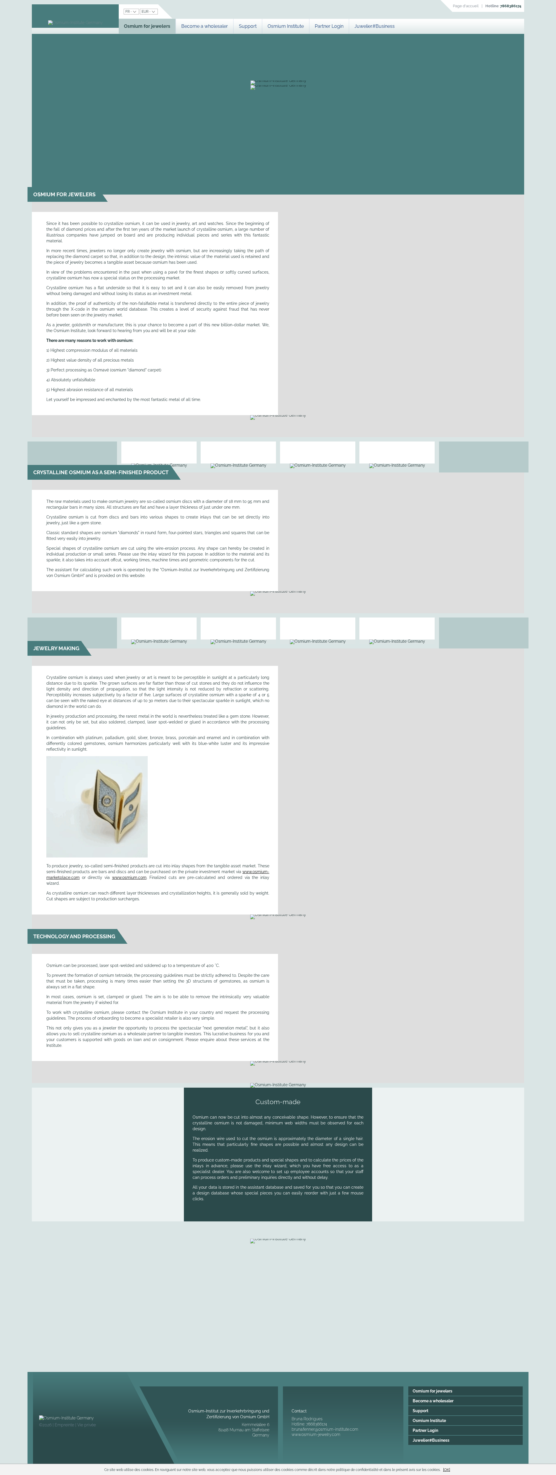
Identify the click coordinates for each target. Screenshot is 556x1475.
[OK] (446, 1469)
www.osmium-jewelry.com (316, 1434)
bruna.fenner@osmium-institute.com (325, 1429)
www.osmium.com (129, 877)
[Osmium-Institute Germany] (75, 22)
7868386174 (510, 6)
